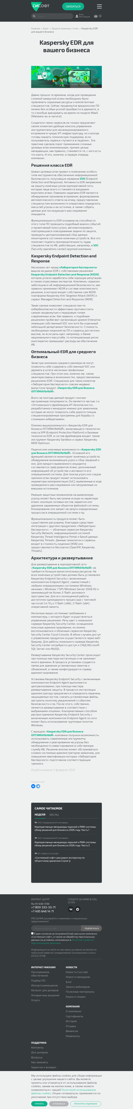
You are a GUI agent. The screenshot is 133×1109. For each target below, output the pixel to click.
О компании (73, 1011)
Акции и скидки (75, 996)
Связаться (73, 6)
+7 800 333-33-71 (43, 907)
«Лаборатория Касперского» (77, 267)
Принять (39, 1103)
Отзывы (71, 1026)
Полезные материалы (80, 991)
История (71, 1021)
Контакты (37, 1047)
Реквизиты (73, 1036)
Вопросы (36, 1057)
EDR (82, 178)
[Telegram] (38, 786)
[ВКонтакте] (33, 786)
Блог (69, 981)
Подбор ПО (38, 980)
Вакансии (72, 1031)
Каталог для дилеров (45, 990)
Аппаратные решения (45, 995)
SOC (95, 245)
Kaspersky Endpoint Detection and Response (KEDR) (65, 274)
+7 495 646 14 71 (42, 911)
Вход (81, 14)
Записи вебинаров (78, 986)
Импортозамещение (44, 985)
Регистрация (84, 16)
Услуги (35, 1000)
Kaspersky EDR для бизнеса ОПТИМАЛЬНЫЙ (66, 451)
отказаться (59, 1103)
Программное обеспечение (40, 973)
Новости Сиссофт (77, 972)
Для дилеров (39, 1052)
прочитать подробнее (85, 1103)
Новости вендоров (78, 976)
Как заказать (39, 1062)
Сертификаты (74, 1016)
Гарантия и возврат (43, 1067)
